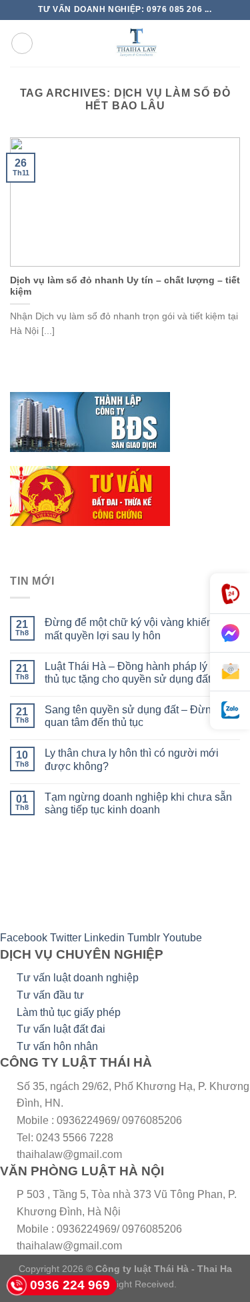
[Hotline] (230, 593)
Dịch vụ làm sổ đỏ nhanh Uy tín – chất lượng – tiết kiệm (125, 286)
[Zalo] (230, 710)
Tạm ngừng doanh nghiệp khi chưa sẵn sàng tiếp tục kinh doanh (138, 803)
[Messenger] (230, 633)
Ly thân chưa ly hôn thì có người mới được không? (132, 759)
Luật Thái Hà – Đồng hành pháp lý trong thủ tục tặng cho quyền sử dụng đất (139, 673)
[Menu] (22, 43)
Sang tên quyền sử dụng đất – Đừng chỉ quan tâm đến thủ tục (139, 716)
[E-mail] (230, 672)
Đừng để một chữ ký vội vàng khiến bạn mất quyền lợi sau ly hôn (139, 629)
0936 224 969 (70, 1285)
